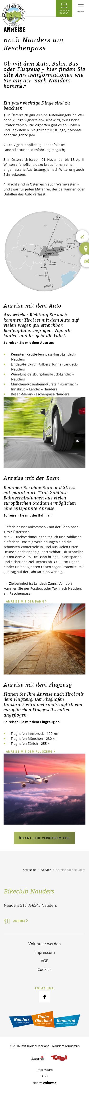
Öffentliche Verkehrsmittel (44, 838)
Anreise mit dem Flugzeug (29, 752)
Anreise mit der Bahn (25, 601)
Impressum (44, 952)
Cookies (44, 969)
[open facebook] (44, 996)
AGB (44, 961)
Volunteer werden (44, 943)
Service (46, 870)
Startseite (29, 870)
